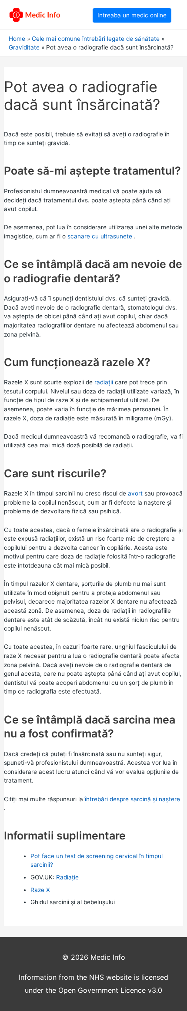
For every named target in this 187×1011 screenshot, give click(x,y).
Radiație (67, 877)
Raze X (40, 889)
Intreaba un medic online (132, 15)
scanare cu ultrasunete (99, 236)
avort (135, 493)
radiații (103, 382)
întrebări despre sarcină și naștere (132, 799)
